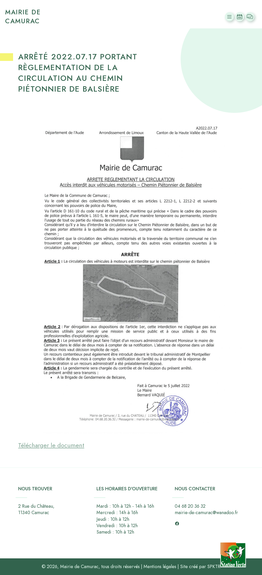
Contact (252, 16)
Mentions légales (160, 566)
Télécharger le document (51, 445)
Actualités (241, 16)
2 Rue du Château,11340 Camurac (36, 509)
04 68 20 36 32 (190, 506)
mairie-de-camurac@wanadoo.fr (206, 512)
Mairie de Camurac (23, 16)
